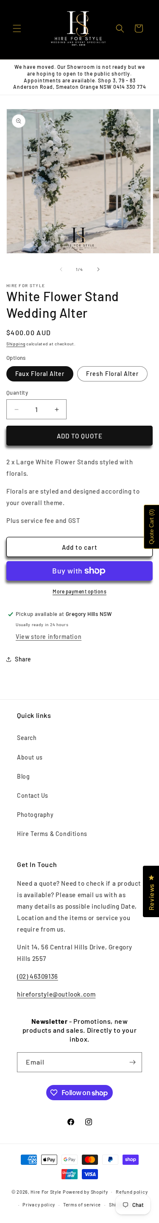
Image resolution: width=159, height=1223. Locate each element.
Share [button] (23, 659)
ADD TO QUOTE (80, 436)
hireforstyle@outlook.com (56, 994)
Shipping (15, 343)
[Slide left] (61, 269)
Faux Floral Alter (39, 373)
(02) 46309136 (37, 976)
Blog (23, 776)
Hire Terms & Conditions (52, 833)
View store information (48, 636)
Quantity (17, 392)
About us (30, 757)
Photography (35, 814)
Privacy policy (38, 1204)
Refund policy (132, 1192)
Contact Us (32, 795)
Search (27, 737)
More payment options (79, 591)
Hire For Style (46, 1191)
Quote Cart (151, 526)
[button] (17, 28)
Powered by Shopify (85, 1191)
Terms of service (82, 1204)
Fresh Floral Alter (112, 373)
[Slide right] (98, 269)
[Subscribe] (132, 1062)
